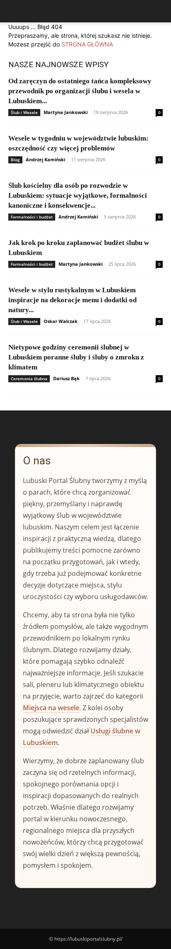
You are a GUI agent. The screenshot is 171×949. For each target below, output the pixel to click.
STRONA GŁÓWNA (87, 44)
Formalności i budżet (32, 217)
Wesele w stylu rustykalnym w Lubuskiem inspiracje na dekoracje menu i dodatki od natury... (72, 300)
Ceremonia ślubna (29, 378)
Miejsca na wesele (51, 707)
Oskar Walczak (61, 321)
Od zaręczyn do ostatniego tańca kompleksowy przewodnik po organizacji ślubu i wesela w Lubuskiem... (79, 91)
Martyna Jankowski (66, 112)
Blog (15, 160)
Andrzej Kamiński (45, 159)
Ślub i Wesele (24, 112)
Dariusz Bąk (66, 378)
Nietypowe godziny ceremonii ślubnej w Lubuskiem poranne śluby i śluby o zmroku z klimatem (76, 357)
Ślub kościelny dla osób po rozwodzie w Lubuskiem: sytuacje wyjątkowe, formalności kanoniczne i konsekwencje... (77, 195)
